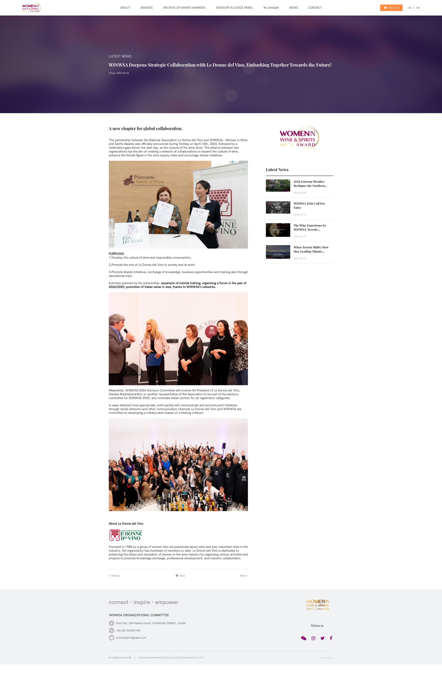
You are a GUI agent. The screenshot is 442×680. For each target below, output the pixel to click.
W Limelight (271, 7)
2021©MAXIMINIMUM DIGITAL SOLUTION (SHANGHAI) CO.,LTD (170, 657)
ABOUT (125, 7)
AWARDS (147, 7)
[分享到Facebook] (331, 638)
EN (418, 7)
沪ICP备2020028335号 (120, 657)
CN (409, 7)
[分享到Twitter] (322, 638)
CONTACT (315, 7)
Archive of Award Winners (184, 7)
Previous (115, 575)
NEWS (293, 7)
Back (182, 575)
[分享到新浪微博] (313, 638)
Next (242, 575)
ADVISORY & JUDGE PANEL (234, 7)
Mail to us (393, 7)
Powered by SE (326, 658)
